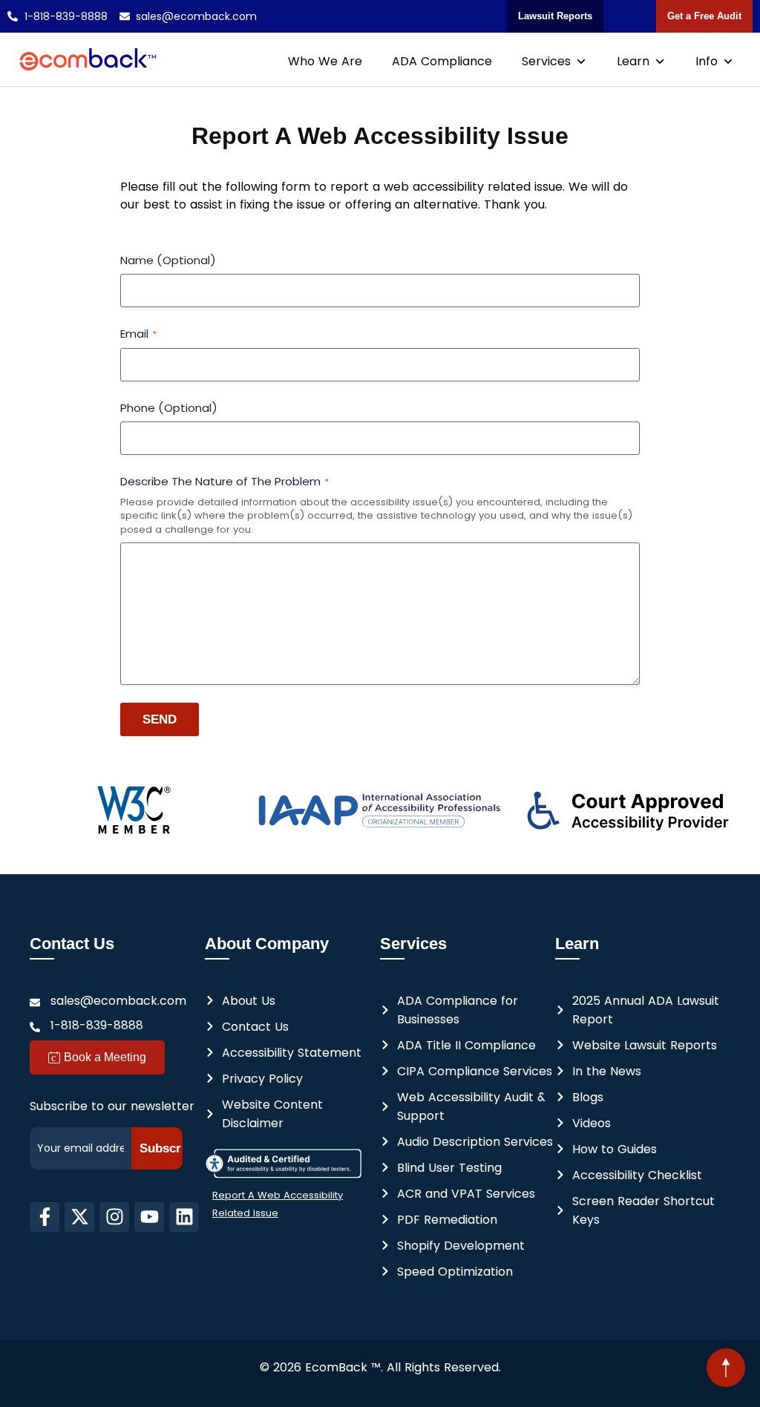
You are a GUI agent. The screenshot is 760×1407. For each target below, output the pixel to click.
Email (138, 333)
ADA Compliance (442, 61)
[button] (726, 1367)
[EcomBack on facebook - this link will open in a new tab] (44, 1217)
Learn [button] (633, 61)
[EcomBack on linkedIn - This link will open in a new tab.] (184, 1217)
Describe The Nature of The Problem (224, 481)
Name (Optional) (168, 260)
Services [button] (546, 61)
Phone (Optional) (168, 408)
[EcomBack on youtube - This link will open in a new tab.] (149, 1217)
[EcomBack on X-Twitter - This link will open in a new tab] (79, 1217)
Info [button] (706, 61)
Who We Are (325, 61)
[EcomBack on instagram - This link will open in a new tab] (114, 1217)
